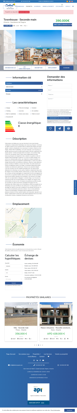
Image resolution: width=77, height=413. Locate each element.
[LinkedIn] (37, 360)
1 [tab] (34, 345)
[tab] (10, 68)
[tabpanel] (21, 322)
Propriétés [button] (36, 354)
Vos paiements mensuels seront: (13, 285)
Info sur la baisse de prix (63, 24)
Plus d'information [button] (55, 410)
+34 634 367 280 (26, 1)
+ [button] (7, 210)
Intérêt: (6, 270)
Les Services (48, 354)
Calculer (14, 283)
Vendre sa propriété (61, 354)
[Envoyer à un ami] (59, 128)
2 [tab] (36, 345)
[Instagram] (34, 360)
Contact (42, 356)
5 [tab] (42, 345)
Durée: (6, 276)
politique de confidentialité (53, 112)
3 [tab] (38, 345)
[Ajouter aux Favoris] (50, 128)
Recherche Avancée (24, 12)
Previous (2, 47)
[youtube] (43, 360)
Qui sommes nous (24, 354)
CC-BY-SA (39, 237)
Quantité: (7, 263)
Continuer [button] (69, 410)
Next (75, 47)
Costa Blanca (32, 356)
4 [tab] (40, 345)
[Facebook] (40, 360)
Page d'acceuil (10, 354)
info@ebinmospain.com (10, 1)
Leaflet (20, 237)
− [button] (7, 212)
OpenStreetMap (29, 237)
